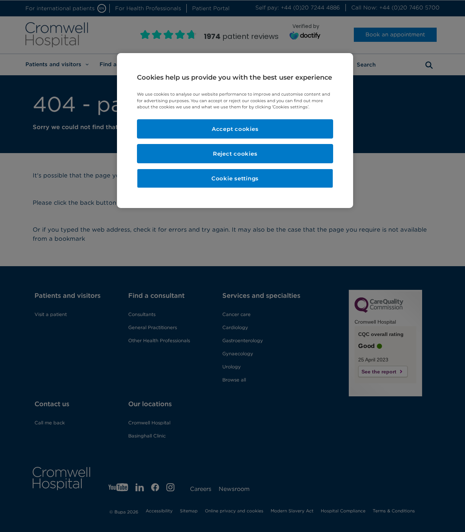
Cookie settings (235, 178)
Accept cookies (235, 128)
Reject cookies (235, 153)
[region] (235, 130)
